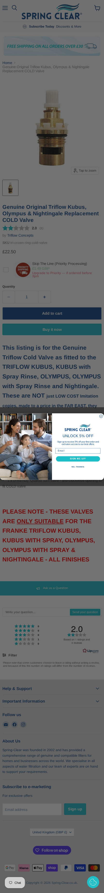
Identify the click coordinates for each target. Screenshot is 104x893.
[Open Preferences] (93, 882)
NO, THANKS (78, 467)
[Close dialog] (101, 416)
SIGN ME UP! (78, 458)
